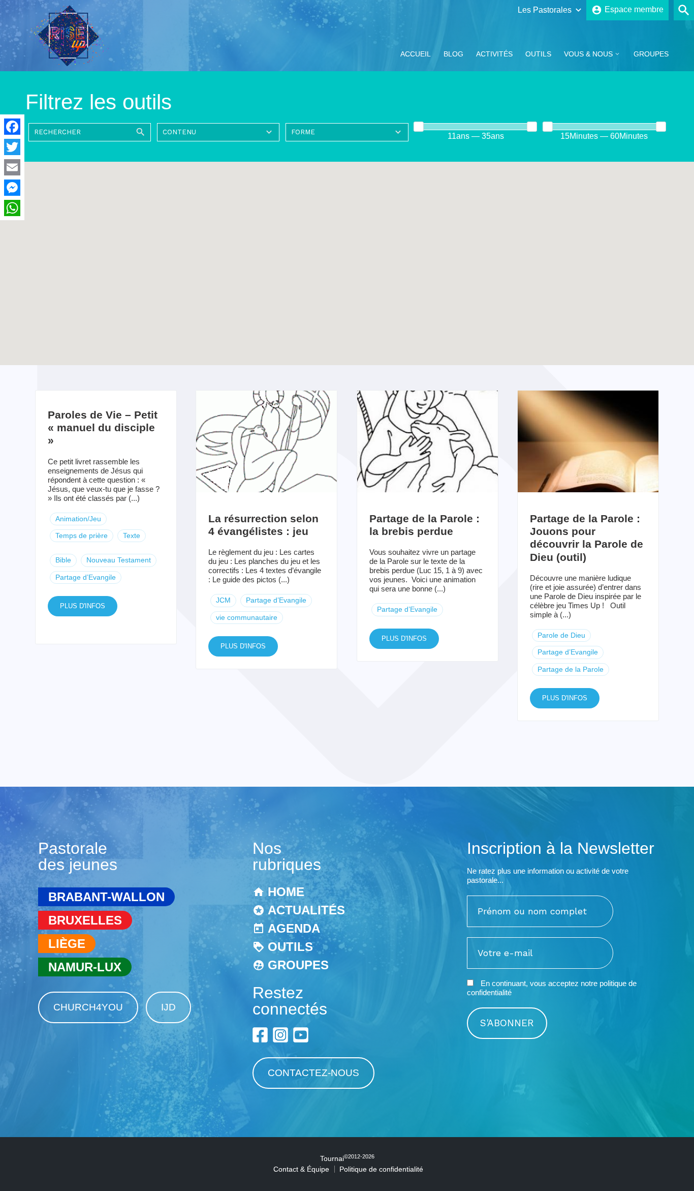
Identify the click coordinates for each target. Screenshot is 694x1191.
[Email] (12, 167)
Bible (63, 560)
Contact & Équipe (301, 1169)
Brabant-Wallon (106, 897)
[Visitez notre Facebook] (260, 1035)
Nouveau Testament (118, 560)
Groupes (651, 54)
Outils (538, 54)
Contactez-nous (313, 1072)
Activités (494, 54)
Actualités (306, 910)
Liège (66, 943)
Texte (131, 535)
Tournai (347, 1158)
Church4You (88, 1007)
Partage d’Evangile (85, 577)
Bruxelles (85, 920)
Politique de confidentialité (381, 1169)
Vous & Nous (588, 54)
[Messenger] (12, 187)
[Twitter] (12, 147)
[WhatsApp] (12, 208)
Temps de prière (81, 535)
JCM (223, 600)
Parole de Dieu (561, 635)
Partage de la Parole (571, 669)
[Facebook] (12, 126)
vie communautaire (246, 617)
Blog (453, 54)
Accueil (415, 54)
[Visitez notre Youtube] (300, 1035)
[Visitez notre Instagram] (280, 1035)
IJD (168, 1007)
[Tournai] (73, 62)
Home (286, 892)
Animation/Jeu (78, 519)
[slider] (419, 127)
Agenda (294, 928)
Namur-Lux (84, 967)
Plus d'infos (82, 606)
